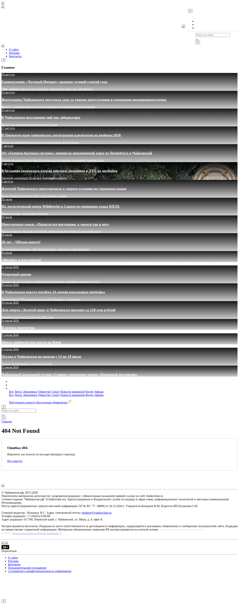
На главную (14, 461)
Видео (90, 391)
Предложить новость (22, 402)
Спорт (56, 391)
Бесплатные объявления (52, 402)
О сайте (200, 21)
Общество (44, 391)
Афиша (98, 391)
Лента (18, 391)
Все (11, 391)
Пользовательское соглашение (27, 567)
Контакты (201, 27)
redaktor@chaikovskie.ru (96, 512)
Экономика (30, 391)
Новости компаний (72, 391)
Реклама (200, 24)
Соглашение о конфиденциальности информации (39, 571)
